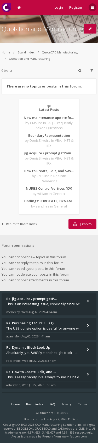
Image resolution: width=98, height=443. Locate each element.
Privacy (66, 404)
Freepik (47, 436)
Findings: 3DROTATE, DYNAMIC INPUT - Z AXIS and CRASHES (49, 201)
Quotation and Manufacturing (42, 28)
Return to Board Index (21, 224)
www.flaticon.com (74, 436)
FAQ (52, 404)
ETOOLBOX (25, 428)
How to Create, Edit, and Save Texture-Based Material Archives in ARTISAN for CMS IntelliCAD (49, 170)
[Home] (6, 7)
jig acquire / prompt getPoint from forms (49, 153)
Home (6, 52)
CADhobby (64, 428)
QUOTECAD (43, 428)
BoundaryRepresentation (49, 135)
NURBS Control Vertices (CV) (49, 188)
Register (75, 7)
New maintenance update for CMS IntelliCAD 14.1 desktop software (49, 117)
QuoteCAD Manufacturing (60, 52)
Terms (82, 404)
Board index (26, 52)
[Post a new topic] (90, 29)
